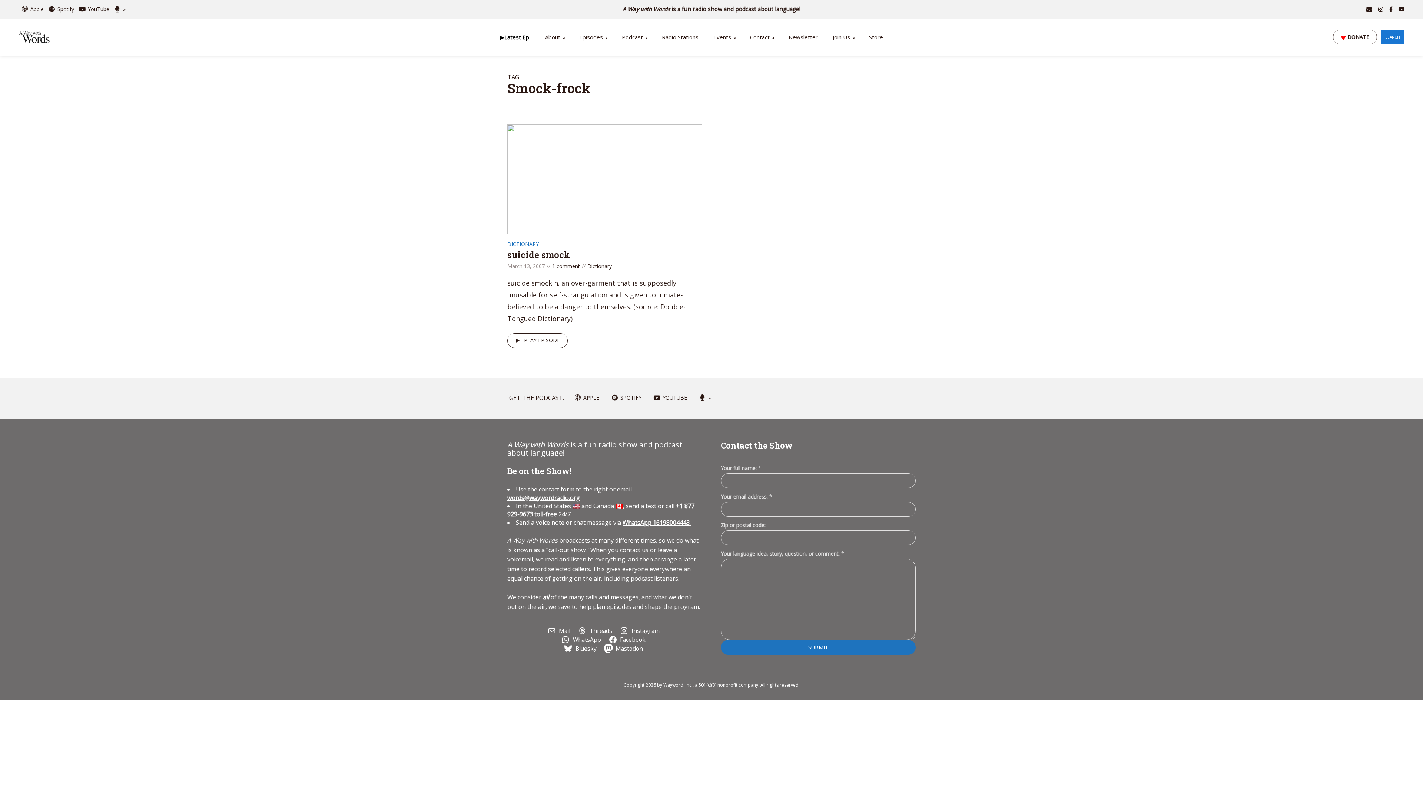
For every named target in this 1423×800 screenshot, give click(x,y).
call (670, 506)
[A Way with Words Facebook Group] (1391, 9)
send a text (641, 506)
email (569, 493)
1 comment (566, 266)
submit (818, 647)
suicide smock (538, 255)
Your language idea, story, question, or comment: (782, 553)
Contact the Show (757, 445)
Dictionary (523, 243)
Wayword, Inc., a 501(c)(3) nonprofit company (710, 685)
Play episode (542, 340)
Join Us (841, 37)
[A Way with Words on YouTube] (1401, 9)
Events (722, 37)
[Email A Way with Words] (1369, 9)
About (552, 37)
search (1392, 37)
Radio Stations (680, 37)
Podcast (632, 37)
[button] (515, 37)
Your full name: (741, 468)
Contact (760, 37)
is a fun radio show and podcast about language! (712, 9)
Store (876, 37)
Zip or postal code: (743, 525)
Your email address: (746, 496)
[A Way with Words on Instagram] (1380, 9)
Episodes (591, 37)
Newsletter (803, 37)
